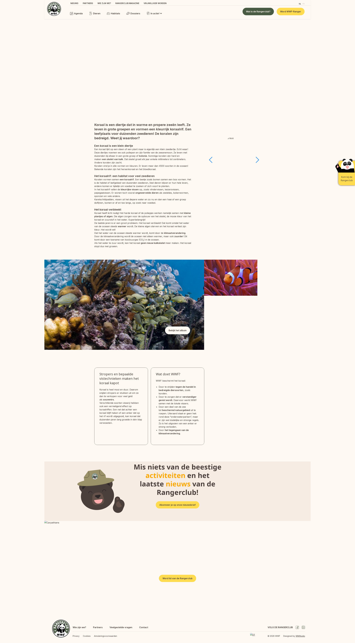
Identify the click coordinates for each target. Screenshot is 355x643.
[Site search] (294, 3)
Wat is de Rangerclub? (258, 11)
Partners (88, 3)
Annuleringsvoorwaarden (105, 636)
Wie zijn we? (104, 3)
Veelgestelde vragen (121, 627)
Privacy (76, 636)
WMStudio (300, 636)
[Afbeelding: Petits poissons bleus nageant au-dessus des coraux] (284, 278)
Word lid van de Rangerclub (177, 578)
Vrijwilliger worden (155, 3)
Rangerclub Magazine (127, 3)
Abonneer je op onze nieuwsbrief (177, 504)
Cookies (87, 636)
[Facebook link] (297, 627)
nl (300, 4)
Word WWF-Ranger (290, 11)
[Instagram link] (303, 627)
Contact (143, 627)
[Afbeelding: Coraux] (124, 305)
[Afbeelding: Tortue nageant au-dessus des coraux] (257, 323)
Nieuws (74, 3)
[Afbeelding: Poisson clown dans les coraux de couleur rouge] (230, 278)
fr (303, 4)
